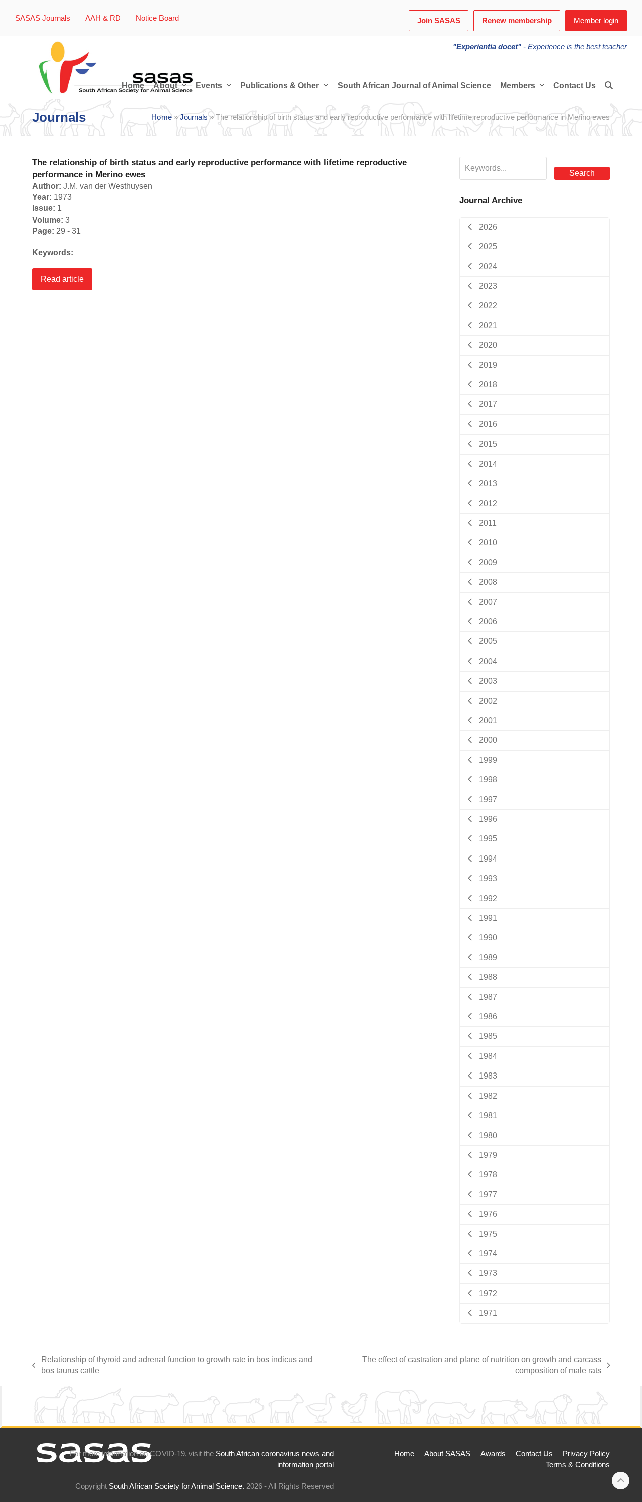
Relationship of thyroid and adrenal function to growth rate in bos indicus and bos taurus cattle (172, 1366)
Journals (194, 117)
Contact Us (534, 1454)
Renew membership (517, 21)
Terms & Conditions (578, 1465)
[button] (608, 85)
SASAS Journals (42, 18)
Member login (596, 21)
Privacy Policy (586, 1454)
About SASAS (447, 1454)
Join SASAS (438, 21)
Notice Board (157, 18)
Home (161, 117)
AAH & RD (103, 18)
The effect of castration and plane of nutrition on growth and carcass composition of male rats (464, 1366)
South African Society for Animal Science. (176, 1486)
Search (582, 173)
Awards (493, 1454)
